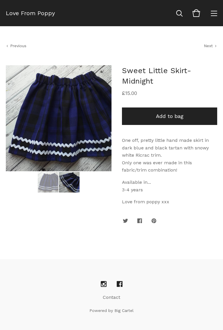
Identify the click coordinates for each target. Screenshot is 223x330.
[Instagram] (103, 284)
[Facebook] (119, 284)
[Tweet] (125, 221)
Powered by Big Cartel (111, 310)
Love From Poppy (30, 13)
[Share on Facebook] (139, 221)
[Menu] (214, 13)
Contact (111, 297)
